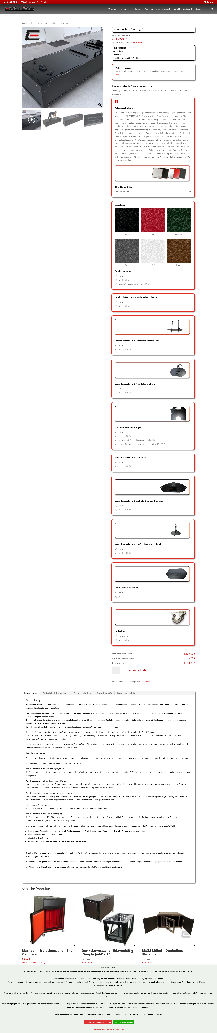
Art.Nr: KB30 (107, 955)
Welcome (112, 9)
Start (24, 23)
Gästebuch (187, 9)
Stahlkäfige (32, 23)
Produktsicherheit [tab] (82, 693)
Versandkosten (136, 42)
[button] (100, 69)
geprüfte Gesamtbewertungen (34, 962)
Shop (123, 9)
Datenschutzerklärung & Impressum (108, 1030)
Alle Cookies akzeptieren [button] (124, 1022)
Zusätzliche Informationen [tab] (55, 693)
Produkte (136, 9)
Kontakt (176, 9)
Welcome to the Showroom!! (157, 9)
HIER (117, 74)
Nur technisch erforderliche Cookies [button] (98, 1022)
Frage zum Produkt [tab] (126, 693)
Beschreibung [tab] (30, 693)
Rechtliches (200, 9)
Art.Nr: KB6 (163, 955)
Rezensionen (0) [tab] (104, 693)
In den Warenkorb (135, 670)
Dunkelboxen (43, 23)
